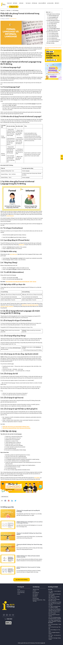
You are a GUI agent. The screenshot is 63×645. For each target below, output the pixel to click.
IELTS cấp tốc (35, 595)
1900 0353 (9, 619)
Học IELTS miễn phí (42, 3)
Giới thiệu (15, 3)
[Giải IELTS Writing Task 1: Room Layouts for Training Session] (7, 570)
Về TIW (18, 589)
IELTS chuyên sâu (36, 592)
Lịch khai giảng (50, 3)
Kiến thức (57, 3)
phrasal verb (21, 244)
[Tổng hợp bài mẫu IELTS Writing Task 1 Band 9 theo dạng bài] (7, 547)
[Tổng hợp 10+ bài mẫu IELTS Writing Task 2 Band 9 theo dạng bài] (7, 536)
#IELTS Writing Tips (5, 496)
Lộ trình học (34, 3)
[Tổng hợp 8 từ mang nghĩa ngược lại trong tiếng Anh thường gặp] (7, 513)
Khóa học (21, 3)
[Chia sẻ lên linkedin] (12, 500)
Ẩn (51, 12)
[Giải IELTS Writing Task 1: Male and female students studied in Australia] (7, 559)
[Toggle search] (7, 7)
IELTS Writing (15, 10)
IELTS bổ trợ (35, 596)
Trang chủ (9, 3)
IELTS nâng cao (35, 593)
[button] (14, 7)
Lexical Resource (10, 215)
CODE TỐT (43, 643)
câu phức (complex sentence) (6, 306)
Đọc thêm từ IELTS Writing (21, 579)
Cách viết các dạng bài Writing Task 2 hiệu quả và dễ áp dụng (16, 428)
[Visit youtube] (10, 615)
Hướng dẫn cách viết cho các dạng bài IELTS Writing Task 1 (15, 426)
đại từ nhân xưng (13, 254)
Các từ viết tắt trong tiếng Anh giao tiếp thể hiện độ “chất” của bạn (21, 281)
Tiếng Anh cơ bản (36, 589)
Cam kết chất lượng (20, 592)
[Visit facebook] (4, 615)
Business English (36, 598)
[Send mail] (13, 615)
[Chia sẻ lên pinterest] (8, 500)
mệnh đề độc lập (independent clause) (30, 305)
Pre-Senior (37, 477)
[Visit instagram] (7, 615)
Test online (28, 3)
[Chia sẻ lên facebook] (5, 500)
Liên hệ (18, 593)
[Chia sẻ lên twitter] (15, 500)
